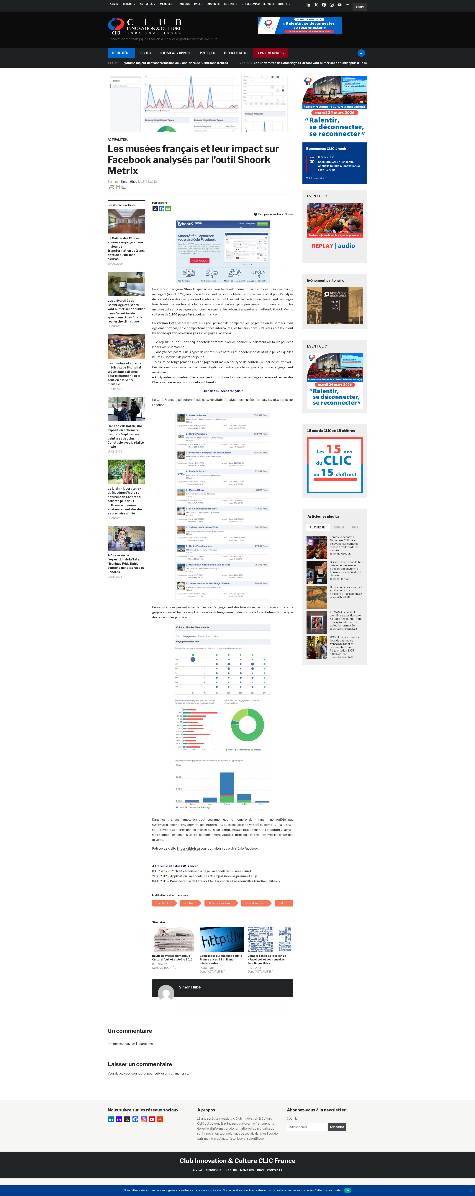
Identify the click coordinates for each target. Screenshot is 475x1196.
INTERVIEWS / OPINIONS (176, 53)
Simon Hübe (128, 181)
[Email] (168, 208)
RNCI (197, 4)
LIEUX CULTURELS (234, 53)
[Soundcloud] (347, 5)
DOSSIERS (145, 53)
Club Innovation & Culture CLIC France (238, 1160)
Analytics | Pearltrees (137, 1044)
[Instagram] (332, 5)
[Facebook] (324, 5)
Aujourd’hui (318, 527)
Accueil (114, 4)
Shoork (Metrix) (188, 848)
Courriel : (293, 1118)
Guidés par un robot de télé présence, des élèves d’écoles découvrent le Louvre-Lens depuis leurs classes (346, 568)
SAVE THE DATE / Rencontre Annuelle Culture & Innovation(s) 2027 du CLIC (339, 166)
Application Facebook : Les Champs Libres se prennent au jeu (214, 876)
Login (360, 7)
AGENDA (185, 4)
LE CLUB (127, 4)
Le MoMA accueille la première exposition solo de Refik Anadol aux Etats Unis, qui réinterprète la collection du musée (346, 619)
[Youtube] (339, 5)
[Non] (470, 1190)
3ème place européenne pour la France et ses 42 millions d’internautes (221, 959)
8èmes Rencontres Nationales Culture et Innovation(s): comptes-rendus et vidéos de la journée (344, 543)
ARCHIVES (213, 4)
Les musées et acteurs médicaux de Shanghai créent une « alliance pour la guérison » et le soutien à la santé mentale (124, 374)
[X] (316, 5)
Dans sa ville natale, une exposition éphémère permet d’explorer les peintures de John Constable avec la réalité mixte (126, 436)
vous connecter (135, 1073)
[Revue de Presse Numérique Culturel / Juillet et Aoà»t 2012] (174, 939)
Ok (347, 1190)
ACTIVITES (146, 4)
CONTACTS (230, 4)
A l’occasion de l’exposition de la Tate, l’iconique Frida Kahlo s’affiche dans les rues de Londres (126, 564)
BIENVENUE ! (214, 1170)
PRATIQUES (207, 53)
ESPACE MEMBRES (269, 53)
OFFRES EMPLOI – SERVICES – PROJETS (264, 4)
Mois (355, 527)
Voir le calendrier (316, 178)
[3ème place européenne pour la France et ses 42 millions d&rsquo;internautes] (222, 939)
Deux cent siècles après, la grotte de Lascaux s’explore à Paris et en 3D (346, 590)
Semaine (339, 527)
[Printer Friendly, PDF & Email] (118, 187)
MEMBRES (166, 4)
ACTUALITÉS (120, 53)
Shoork (189, 289)
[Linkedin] (119, 1119)
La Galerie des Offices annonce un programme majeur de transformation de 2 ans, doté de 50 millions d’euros (126, 248)
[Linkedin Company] (308, 5)
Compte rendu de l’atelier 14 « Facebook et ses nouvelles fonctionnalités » (225, 881)
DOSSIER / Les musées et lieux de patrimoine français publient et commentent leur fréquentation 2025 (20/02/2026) (346, 646)
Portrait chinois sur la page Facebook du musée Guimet (211, 871)
